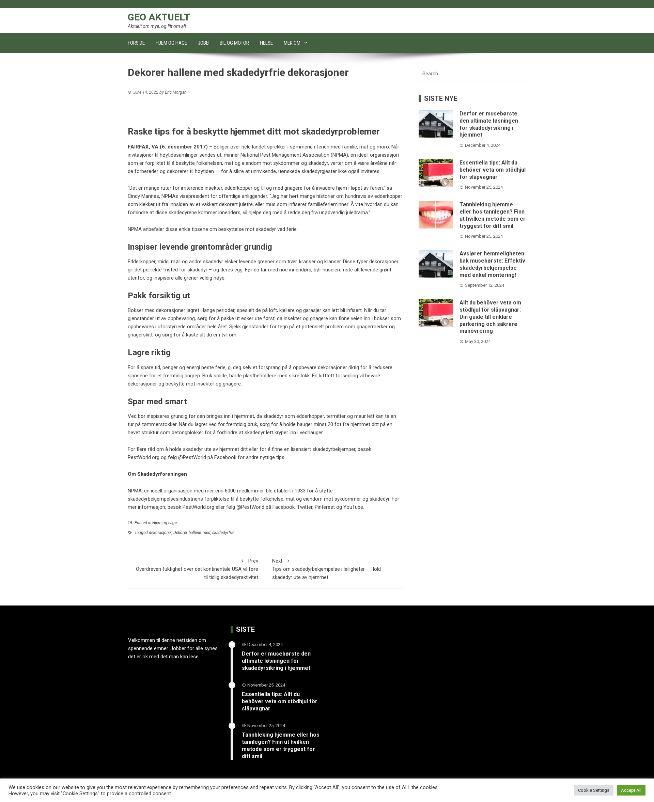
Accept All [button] (631, 790)
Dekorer (180, 532)
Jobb (203, 43)
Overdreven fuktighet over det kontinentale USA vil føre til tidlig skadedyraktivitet (197, 569)
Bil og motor (234, 43)
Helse (266, 43)
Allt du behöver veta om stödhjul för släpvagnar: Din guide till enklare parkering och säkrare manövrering (490, 316)
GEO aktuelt (159, 17)
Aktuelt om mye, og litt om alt (157, 26)
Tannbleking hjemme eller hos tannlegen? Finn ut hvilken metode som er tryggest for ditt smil (493, 215)
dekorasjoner (160, 532)
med (207, 532)
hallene (195, 532)
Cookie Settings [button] (593, 790)
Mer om (292, 43)
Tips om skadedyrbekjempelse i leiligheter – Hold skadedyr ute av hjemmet (326, 569)
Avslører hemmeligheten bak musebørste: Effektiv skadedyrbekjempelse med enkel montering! (492, 264)
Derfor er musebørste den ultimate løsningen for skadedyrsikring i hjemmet (489, 124)
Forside (136, 43)
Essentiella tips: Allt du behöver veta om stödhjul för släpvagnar (493, 169)
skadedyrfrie (223, 532)
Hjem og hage (171, 43)
